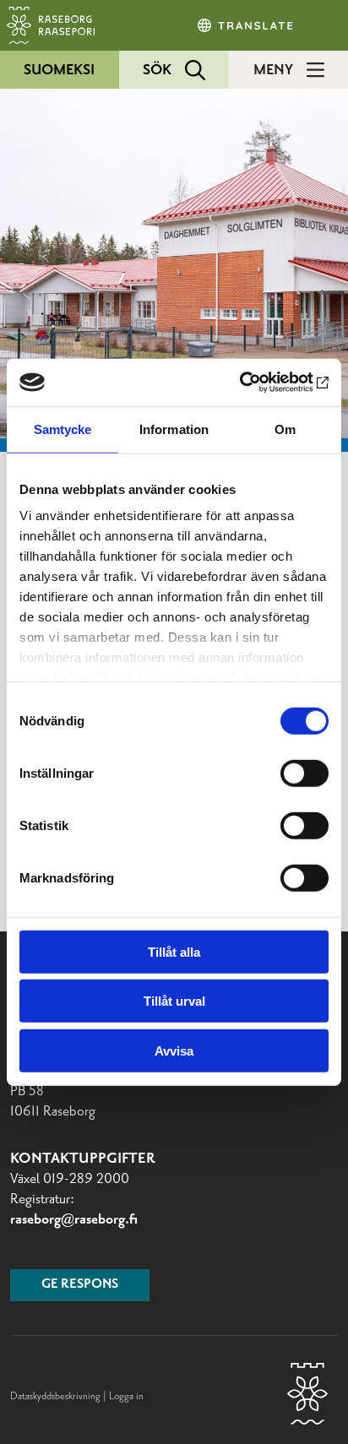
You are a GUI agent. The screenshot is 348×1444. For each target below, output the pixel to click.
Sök (157, 70)
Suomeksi (59, 70)
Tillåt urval (174, 1001)
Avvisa (174, 1050)
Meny (273, 70)
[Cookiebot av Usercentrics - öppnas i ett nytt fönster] (255, 383)
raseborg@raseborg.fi (74, 1219)
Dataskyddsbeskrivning (56, 1396)
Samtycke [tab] (63, 428)
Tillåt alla (174, 951)
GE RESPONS (79, 1284)
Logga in (126, 1396)
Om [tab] (285, 428)
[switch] (304, 772)
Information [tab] (174, 428)
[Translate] (246, 25)
